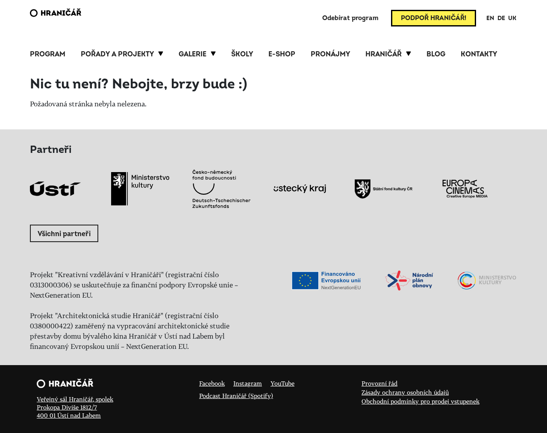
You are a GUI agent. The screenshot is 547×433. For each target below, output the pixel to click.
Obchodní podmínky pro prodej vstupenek (420, 401)
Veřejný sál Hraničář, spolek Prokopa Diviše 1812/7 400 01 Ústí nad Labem (75, 407)
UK (512, 18)
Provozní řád (379, 383)
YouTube (282, 383)
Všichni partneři (64, 234)
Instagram (247, 383)
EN (490, 18)
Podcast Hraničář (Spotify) (236, 396)
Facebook (212, 383)
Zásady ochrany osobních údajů (405, 392)
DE (501, 18)
